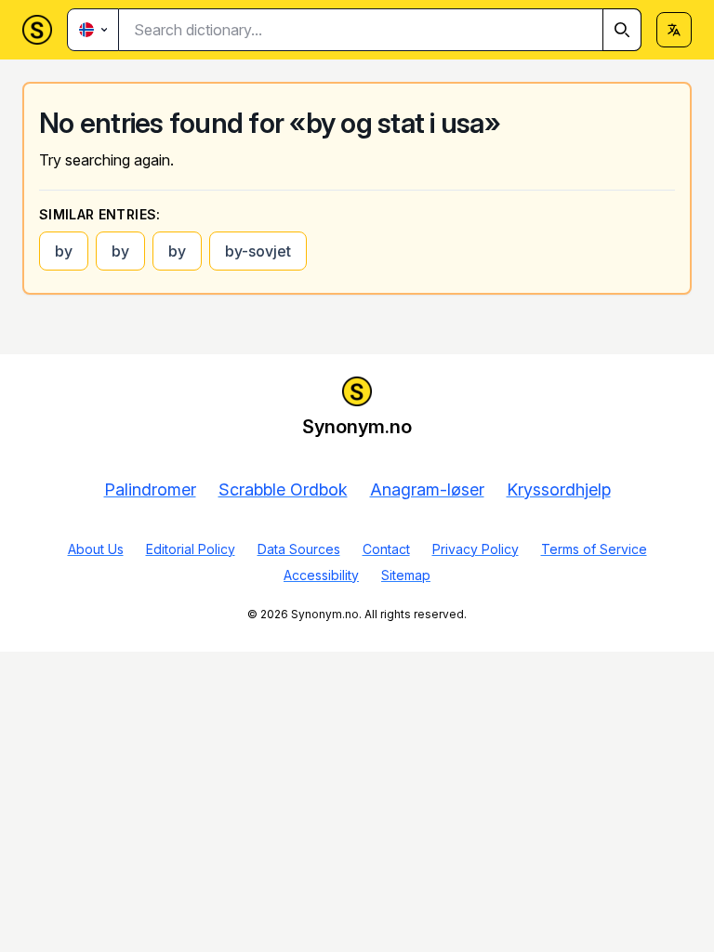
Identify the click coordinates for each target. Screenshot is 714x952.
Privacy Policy (475, 549)
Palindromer (150, 489)
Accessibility (321, 575)
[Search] (621, 29)
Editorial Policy (190, 549)
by (64, 251)
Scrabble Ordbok (283, 489)
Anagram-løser (427, 489)
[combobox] (380, 29)
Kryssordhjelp (559, 489)
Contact (386, 549)
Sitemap (405, 575)
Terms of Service (594, 549)
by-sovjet (258, 251)
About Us (96, 549)
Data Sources (299, 549)
